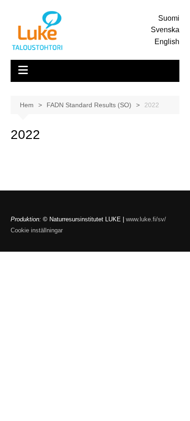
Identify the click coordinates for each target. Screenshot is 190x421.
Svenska (165, 30)
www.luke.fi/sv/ (146, 219)
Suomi (168, 18)
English (166, 42)
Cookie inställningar (37, 230)
